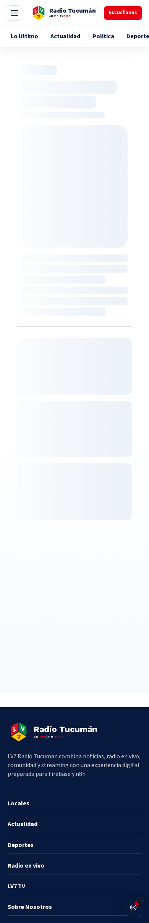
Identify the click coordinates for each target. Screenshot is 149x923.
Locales (18, 803)
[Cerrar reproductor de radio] (140, 900)
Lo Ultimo (24, 36)
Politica (103, 36)
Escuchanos (123, 12)
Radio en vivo (26, 865)
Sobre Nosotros (30, 907)
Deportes (21, 845)
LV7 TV (16, 886)
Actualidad (65, 36)
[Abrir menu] (14, 13)
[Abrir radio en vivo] (133, 907)
